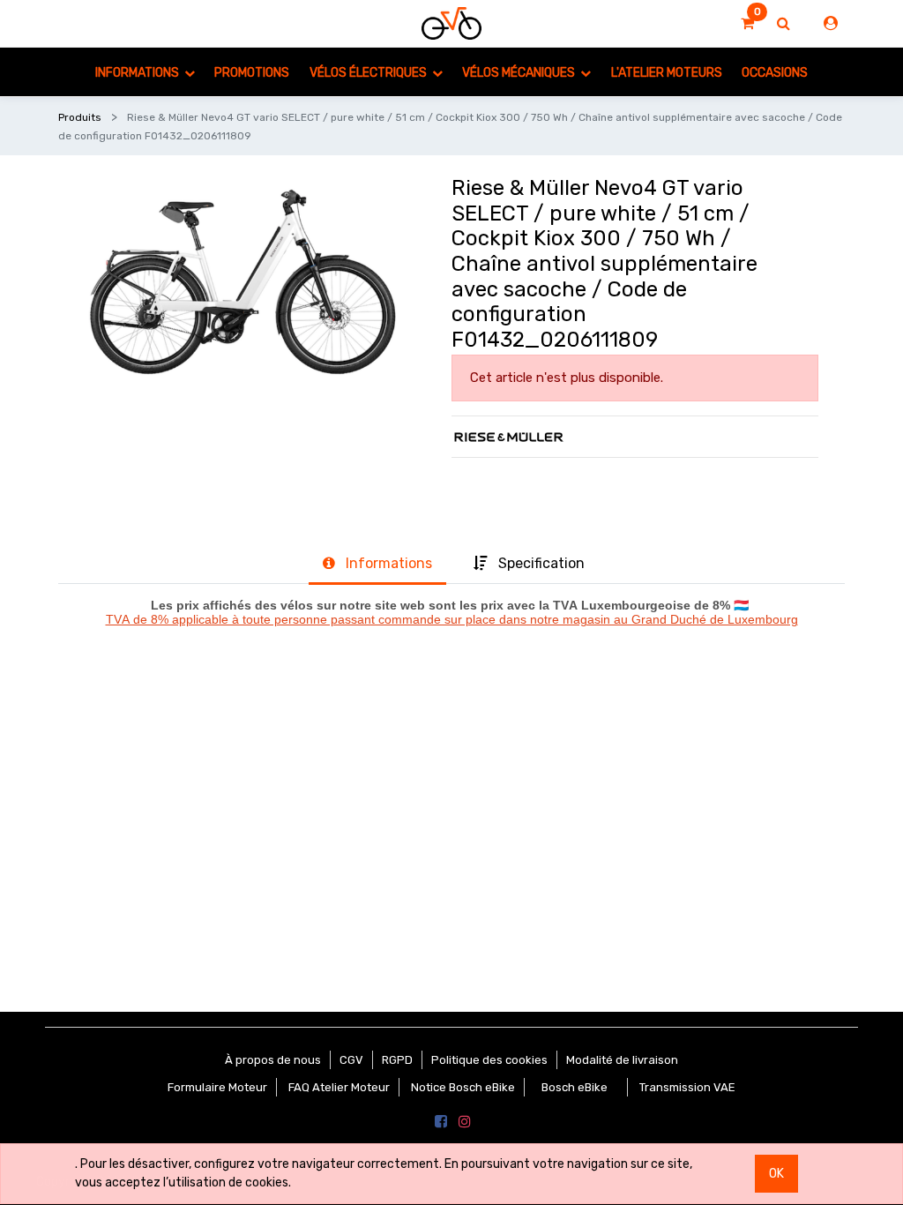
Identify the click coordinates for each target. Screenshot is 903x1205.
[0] (747, 23)
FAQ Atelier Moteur (339, 1087)
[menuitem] (252, 72)
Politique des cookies (489, 1060)
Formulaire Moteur (217, 1087)
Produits (79, 117)
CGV (351, 1060)
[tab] (377, 564)
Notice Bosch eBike (463, 1087)
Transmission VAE (687, 1087)
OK (776, 1173)
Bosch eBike (573, 1087)
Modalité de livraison (622, 1060)
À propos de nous (273, 1060)
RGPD (397, 1060)
